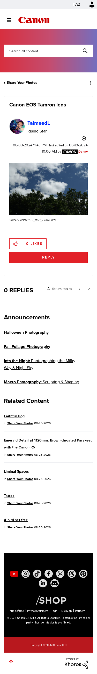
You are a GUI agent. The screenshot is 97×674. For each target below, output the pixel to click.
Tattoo (9, 495)
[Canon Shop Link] (48, 600)
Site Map (67, 611)
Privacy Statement (37, 611)
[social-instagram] (25, 574)
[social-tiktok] (37, 574)
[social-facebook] (48, 574)
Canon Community (33, 19)
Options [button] (89, 83)
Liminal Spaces (16, 471)
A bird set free (16, 520)
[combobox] (48, 51)
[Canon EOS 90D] (79, 289)
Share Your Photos (22, 82)
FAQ (76, 4)
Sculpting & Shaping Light (41, 385)
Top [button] (11, 661)
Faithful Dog (14, 416)
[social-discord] (54, 583)
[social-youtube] (14, 574)
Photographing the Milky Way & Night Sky (39, 364)
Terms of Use (16, 611)
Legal (54, 611)
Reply (48, 257)
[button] (48, 189)
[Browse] (11, 20)
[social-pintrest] (83, 574)
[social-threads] (72, 574)
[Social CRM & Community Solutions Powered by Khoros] (76, 663)
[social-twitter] (60, 574)
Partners (80, 611)
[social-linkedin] (43, 583)
